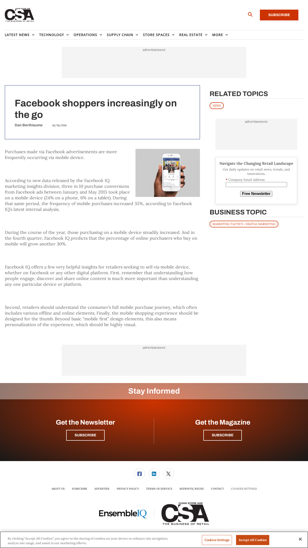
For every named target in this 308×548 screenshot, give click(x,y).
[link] (139, 473)
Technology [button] (51, 34)
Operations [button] (85, 34)
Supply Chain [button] (120, 34)
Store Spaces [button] (156, 34)
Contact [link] (217, 488)
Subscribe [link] (79, 488)
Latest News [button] (17, 34)
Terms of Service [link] (159, 488)
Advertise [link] (101, 488)
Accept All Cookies (253, 540)
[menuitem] (22, 34)
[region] (154, 539)
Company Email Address (245, 180)
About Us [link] (58, 488)
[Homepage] (19, 15)
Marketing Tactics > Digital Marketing (244, 224)
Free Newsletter (256, 194)
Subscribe (279, 15)
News (216, 105)
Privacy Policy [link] (128, 488)
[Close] (300, 539)
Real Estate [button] (191, 34)
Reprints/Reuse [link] (192, 488)
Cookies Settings (244, 488)
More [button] (217, 34)
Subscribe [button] (85, 435)
